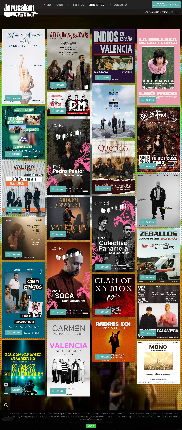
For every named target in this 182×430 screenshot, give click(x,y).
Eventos (78, 4)
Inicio (47, 4)
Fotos (59, 4)
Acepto (91, 426)
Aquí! (171, 12)
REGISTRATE (174, 4)
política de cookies (94, 419)
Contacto (120, 4)
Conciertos (96, 4)
